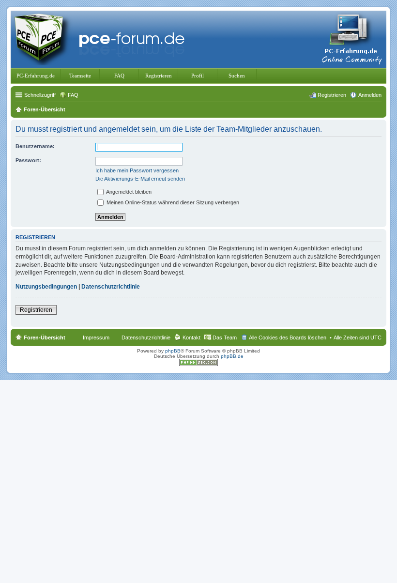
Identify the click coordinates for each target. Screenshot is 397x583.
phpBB (173, 350)
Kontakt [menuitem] (191, 337)
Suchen (237, 75)
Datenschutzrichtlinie (110, 286)
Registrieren (158, 75)
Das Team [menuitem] (225, 337)
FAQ (119, 75)
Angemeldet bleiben (128, 192)
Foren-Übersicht (44, 337)
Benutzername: (35, 146)
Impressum (96, 337)
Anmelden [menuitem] (370, 95)
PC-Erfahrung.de (35, 75)
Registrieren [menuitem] (332, 95)
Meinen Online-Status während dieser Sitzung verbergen (172, 202)
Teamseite (80, 75)
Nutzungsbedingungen (46, 286)
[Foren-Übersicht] (102, 38)
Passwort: (28, 160)
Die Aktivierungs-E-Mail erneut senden (140, 179)
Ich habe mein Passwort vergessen (137, 170)
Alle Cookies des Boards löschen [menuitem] (287, 337)
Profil (197, 75)
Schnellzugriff (40, 95)
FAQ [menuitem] (73, 95)
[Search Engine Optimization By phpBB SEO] (198, 364)
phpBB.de (232, 356)
